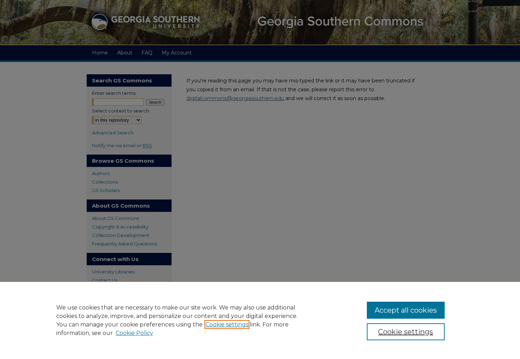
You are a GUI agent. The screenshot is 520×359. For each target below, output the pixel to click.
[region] (260, 320)
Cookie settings (227, 324)
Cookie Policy (134, 333)
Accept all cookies (406, 310)
